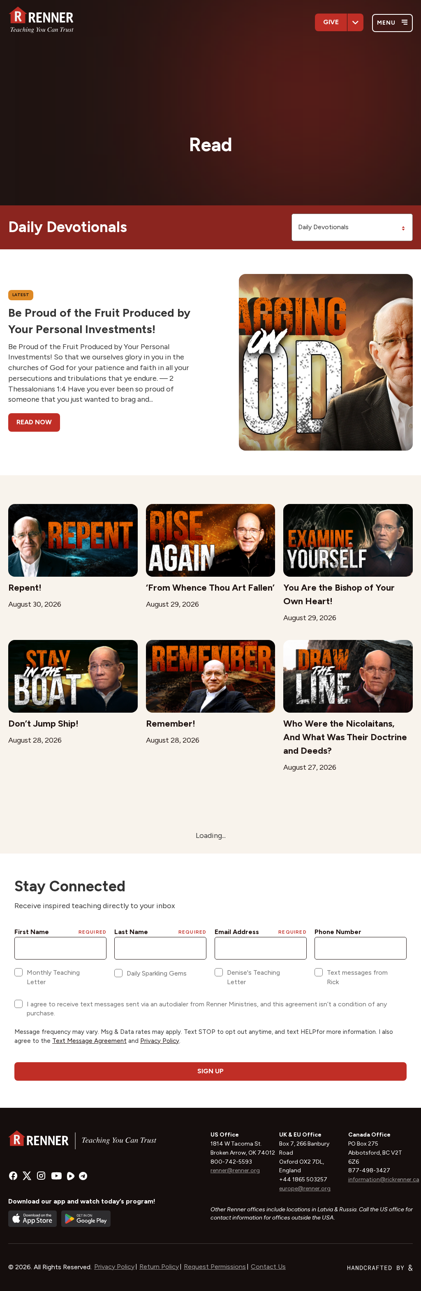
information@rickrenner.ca (383, 1179)
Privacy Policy (114, 1266)
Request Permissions (215, 1266)
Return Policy (159, 1266)
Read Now (34, 422)
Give (331, 22)
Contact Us (268, 1266)
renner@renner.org (235, 1170)
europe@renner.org (305, 1188)
